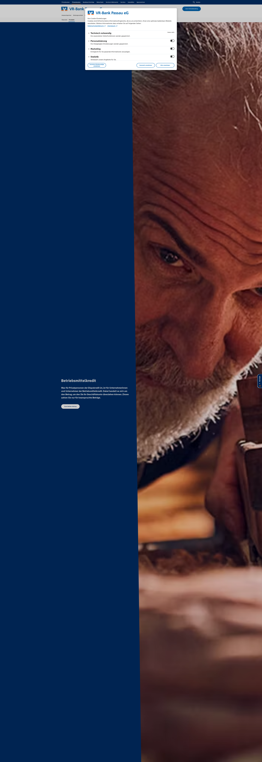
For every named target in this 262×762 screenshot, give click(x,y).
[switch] (172, 41)
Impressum (111, 26)
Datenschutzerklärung (96, 26)
